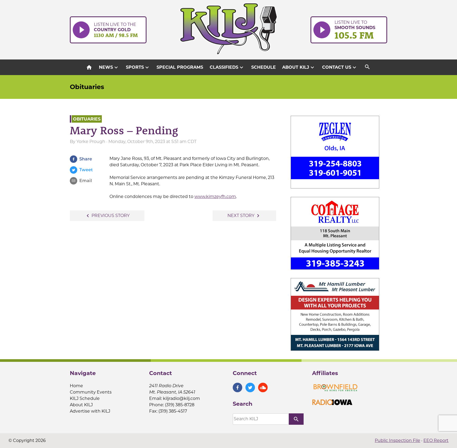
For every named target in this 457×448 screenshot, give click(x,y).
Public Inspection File (397, 440)
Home (76, 385)
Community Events (91, 392)
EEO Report (436, 440)
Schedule (263, 67)
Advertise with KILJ (90, 411)
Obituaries (87, 87)
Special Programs (180, 67)
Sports (138, 67)
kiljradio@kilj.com (181, 398)
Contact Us (340, 67)
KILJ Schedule (85, 398)
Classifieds (227, 67)
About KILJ (299, 67)
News (109, 67)
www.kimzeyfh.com (215, 196)
